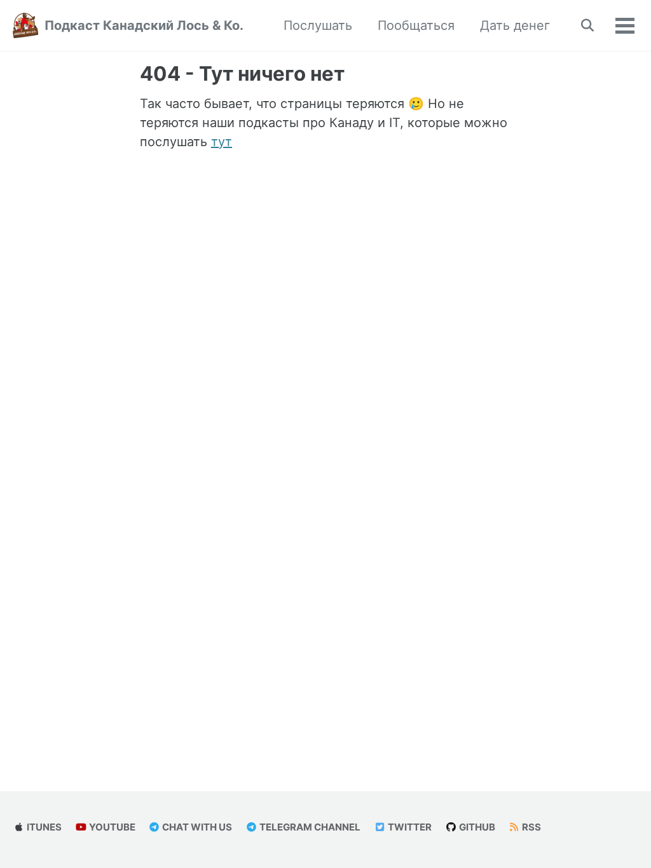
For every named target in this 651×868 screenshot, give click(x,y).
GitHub (476, 827)
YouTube (111, 827)
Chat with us (196, 827)
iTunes (43, 827)
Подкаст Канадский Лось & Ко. (144, 25)
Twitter (409, 827)
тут (221, 141)
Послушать (318, 25)
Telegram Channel (308, 827)
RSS (530, 827)
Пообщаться (416, 25)
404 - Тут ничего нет (242, 74)
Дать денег (515, 25)
